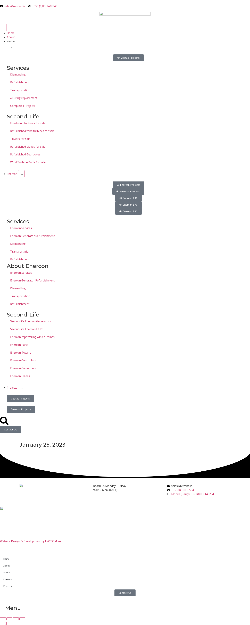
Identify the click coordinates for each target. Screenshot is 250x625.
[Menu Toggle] (3, 27)
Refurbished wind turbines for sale (32, 131)
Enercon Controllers (23, 360)
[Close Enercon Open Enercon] (21, 173)
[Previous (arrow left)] (3, 623)
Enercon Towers (20, 352)
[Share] (16, 618)
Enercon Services (21, 228)
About (6, 565)
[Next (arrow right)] (9, 623)
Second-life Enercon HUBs (27, 329)
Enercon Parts (19, 345)
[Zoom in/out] (3, 618)
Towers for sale (20, 139)
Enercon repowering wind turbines (32, 337)
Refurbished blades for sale (27, 146)
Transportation (20, 90)
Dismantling (18, 74)
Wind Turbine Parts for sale (28, 162)
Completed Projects (22, 106)
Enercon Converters (23, 368)
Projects (7, 586)
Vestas (7, 572)
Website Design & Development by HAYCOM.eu (30, 541)
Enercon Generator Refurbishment (32, 236)
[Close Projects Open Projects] (21, 387)
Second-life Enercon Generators (30, 321)
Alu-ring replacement (23, 98)
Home (6, 558)
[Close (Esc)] (22, 618)
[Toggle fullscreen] (9, 618)
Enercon (7, 579)
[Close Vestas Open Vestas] (10, 46)
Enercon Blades (20, 376)
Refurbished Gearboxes (25, 154)
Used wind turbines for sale (27, 123)
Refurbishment (19, 82)
